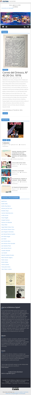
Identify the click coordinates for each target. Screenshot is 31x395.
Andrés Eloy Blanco (6, 206)
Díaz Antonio (23, 87)
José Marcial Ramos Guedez (8, 234)
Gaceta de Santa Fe (10, 91)
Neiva (18, 97)
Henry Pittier (4, 224)
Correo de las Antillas (15, 87)
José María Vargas (5, 236)
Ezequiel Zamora (5, 220)
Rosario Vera (15, 144)
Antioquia (16, 79)
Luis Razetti (4, 253)
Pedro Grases (4, 260)
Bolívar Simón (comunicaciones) (15, 83)
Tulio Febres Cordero (6, 269)
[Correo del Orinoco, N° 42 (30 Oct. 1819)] (15, 35)
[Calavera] (15, 123)
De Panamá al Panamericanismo (20, 187)
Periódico (5, 69)
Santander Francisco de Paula (8, 105)
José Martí (3, 239)
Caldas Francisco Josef (16, 85)
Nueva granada (23, 97)
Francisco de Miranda (6, 222)
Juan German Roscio (6, 248)
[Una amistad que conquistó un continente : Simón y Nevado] (6, 178)
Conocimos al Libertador (7, 8)
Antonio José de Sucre (6, 208)
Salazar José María (15, 103)
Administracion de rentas (7, 79)
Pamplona (23, 99)
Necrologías (13, 97)
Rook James (8, 103)
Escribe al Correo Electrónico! (15, 372)
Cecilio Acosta (4, 215)
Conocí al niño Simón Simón (19, 162)
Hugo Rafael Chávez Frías (7, 227)
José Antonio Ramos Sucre (7, 229)
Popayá (4, 101)
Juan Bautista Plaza (6, 246)
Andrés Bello (4, 203)
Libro (4, 140)
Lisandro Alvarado (5, 250)
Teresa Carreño (5, 264)
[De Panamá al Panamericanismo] (6, 186)
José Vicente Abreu (5, 241)
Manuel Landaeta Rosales (7, 255)
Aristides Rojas (5, 210)
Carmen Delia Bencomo (7, 213)
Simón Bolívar (4, 262)
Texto (8, 140)
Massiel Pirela (17, 78)
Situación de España (20, 105)
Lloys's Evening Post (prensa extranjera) (10, 95)
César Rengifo (4, 217)
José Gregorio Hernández (7, 231)
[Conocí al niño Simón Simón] (6, 162)
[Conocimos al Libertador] (6, 170)
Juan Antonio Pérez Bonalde (8, 243)
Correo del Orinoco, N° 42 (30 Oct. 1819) (15, 74)
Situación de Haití (6, 107)
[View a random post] (28, 26)
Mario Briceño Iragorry (6, 257)
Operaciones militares (7, 99)
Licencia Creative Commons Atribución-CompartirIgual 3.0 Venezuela (17, 392)
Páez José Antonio (16, 99)
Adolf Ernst (4, 201)
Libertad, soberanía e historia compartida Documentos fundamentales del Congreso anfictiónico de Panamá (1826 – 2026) (19, 154)
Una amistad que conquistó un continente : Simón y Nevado (19, 179)
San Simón (22, 103)
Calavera (5, 143)
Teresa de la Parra (5, 267)
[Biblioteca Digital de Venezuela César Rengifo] (15, 13)
